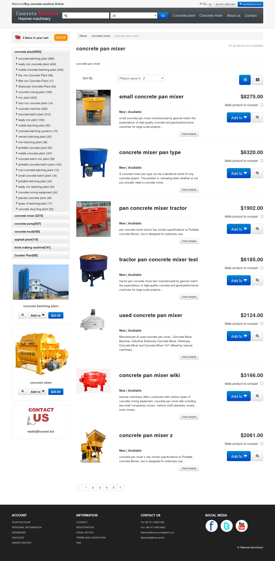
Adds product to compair (241, 105)
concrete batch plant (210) (34, 114)
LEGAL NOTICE (84, 532)
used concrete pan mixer (150, 315)
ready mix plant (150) (31, 120)
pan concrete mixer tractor (153, 208)
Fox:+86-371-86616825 (153, 527)
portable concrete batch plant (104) (39, 164)
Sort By (88, 78)
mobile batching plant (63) (34, 125)
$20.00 (56, 392)
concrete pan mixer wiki (149, 375)
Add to (36, 315)
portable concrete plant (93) (35, 148)
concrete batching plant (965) (36, 58)
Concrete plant (184, 15)
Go (163, 15)
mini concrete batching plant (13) (38, 170)
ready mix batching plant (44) (36, 187)
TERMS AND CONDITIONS (91, 537)
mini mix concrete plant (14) (35, 103)
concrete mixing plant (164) (35, 92)
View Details (189, 133)
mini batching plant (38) (32, 142)
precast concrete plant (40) (35, 198)
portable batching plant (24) (35, 181)
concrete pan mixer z (146, 435)
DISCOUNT (18, 537)
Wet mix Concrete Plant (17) (35, 81)
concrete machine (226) (32, 109)
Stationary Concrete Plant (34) (37, 86)
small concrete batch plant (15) (37, 175)
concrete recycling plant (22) (35, 209)
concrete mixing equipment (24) (37, 192)
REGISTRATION (85, 527)
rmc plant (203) (27, 97)
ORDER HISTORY (22, 542)
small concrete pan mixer (151, 96)
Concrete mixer (211, 15)
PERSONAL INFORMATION (27, 527)
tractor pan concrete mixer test (158, 259)
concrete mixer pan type (150, 152)
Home (83, 36)
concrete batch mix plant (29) (36, 159)
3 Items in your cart (35, 38)
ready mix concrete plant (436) (37, 64)
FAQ (78, 542)
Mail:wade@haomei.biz (153, 537)
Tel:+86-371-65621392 (152, 522)
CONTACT (82, 522)
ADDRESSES (19, 532)
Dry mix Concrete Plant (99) (35, 75)
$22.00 (56, 315)
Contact (251, 15)
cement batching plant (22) (34, 136)
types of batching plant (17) (35, 203)
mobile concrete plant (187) (35, 153)
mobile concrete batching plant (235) (40, 70)
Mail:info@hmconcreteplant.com (157, 532)
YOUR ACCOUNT (21, 522)
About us (233, 15)
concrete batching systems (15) (38, 131)
